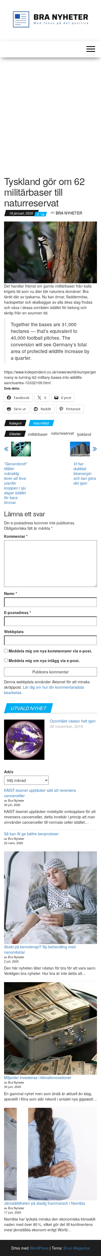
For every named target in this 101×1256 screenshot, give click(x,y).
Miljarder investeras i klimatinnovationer (37, 1077)
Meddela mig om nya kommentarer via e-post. (50, 651)
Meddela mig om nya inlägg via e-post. (44, 660)
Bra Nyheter (69, 213)
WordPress (39, 1248)
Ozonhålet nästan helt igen (73, 721)
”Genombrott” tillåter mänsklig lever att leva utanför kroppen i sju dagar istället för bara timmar (15, 483)
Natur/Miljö (41, 423)
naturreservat (62, 433)
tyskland (84, 434)
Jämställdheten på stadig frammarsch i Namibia (44, 1203)
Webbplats (14, 631)
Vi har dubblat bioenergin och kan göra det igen (85, 473)
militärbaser (38, 434)
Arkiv (8, 771)
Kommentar (15, 536)
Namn (10, 593)
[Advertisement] (50, 113)
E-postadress (17, 612)
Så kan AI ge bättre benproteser (31, 833)
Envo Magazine (77, 1248)
